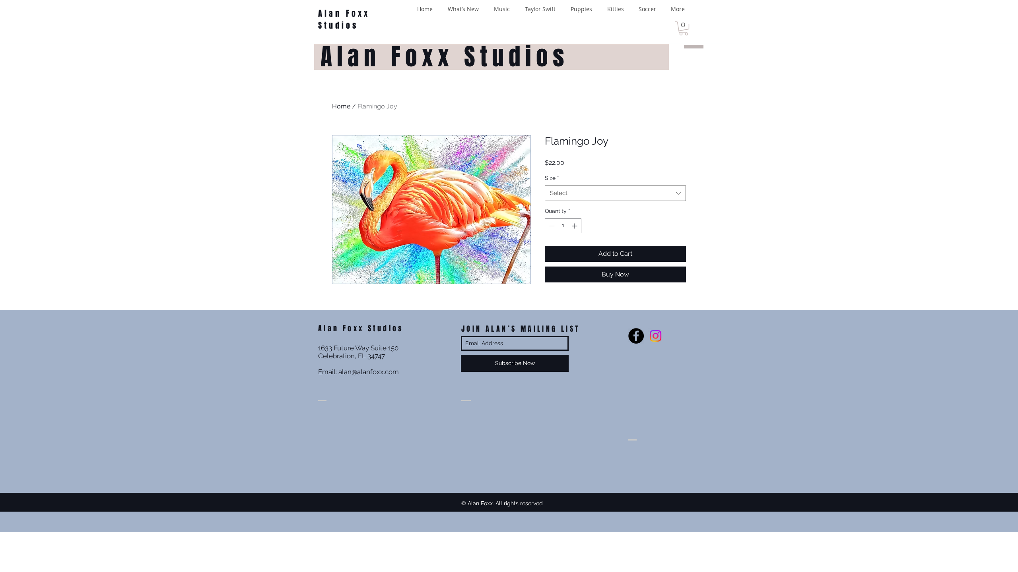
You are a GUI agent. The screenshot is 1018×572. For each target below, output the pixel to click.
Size (552, 178)
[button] (683, 28)
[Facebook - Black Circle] (636, 336)
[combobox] (615, 193)
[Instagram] (655, 336)
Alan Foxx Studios (344, 19)
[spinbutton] (563, 226)
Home (341, 106)
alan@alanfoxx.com (368, 372)
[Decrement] (551, 226)
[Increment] (575, 226)
